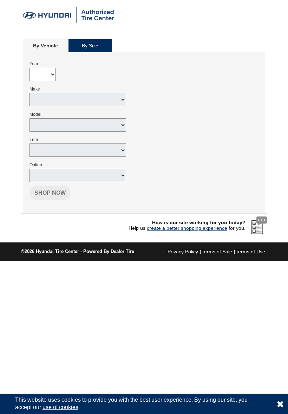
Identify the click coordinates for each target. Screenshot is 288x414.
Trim (34, 139)
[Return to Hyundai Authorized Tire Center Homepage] (68, 15)
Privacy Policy (183, 251)
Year (34, 63)
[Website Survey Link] (259, 224)
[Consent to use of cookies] (280, 403)
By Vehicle (45, 45)
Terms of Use (250, 251)
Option (36, 164)
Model (35, 114)
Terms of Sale (217, 251)
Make (35, 89)
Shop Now (50, 193)
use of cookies (60, 407)
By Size (90, 45)
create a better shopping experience (187, 228)
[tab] (45, 45)
